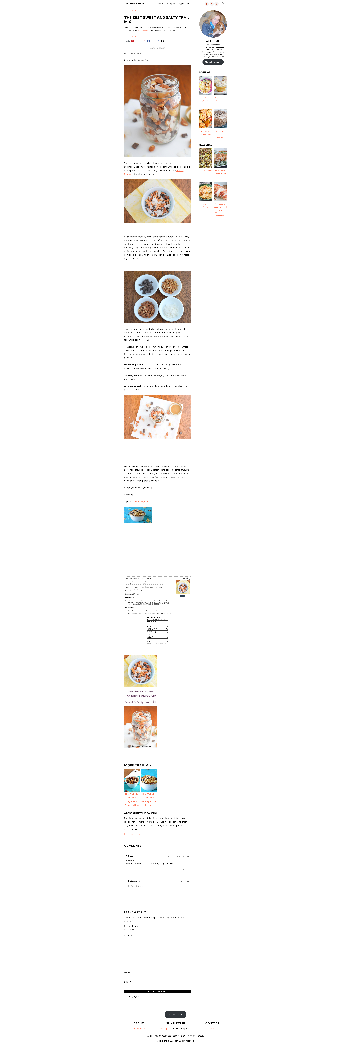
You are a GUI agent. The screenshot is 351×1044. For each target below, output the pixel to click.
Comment (129, 935)
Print (182, 595)
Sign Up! (164, 1028)
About (161, 4)
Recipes (171, 4)
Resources (184, 4)
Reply (184, 869)
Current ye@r (131, 996)
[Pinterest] (212, 4)
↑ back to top (175, 1014)
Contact (212, 1028)
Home (126, 11)
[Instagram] (216, 4)
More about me (212, 62)
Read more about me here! (137, 834)
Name (128, 972)
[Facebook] (207, 4)
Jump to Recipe (157, 48)
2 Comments (143, 30)
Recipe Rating (131, 926)
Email (127, 982)
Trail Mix (134, 11)
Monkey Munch (140, 502)
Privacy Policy (138, 1028)
